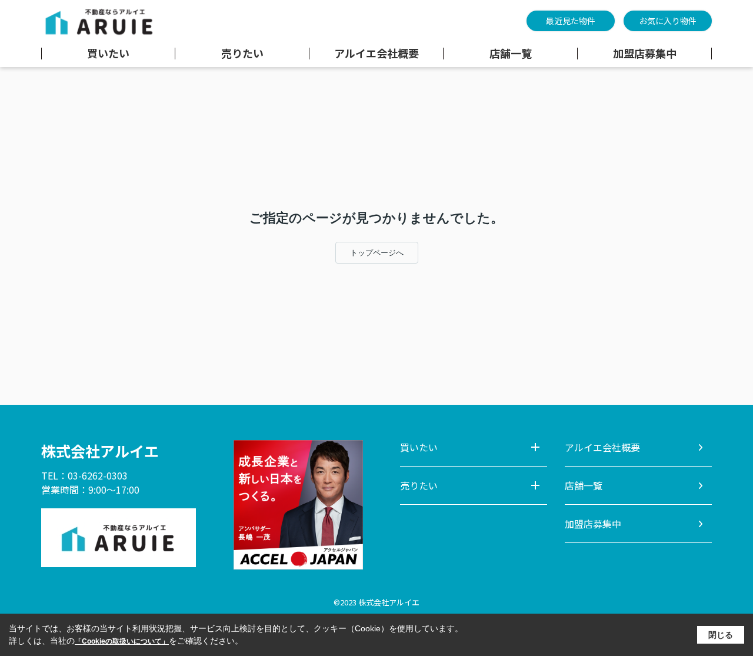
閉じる (720, 635)
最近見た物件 (570, 20)
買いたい (108, 53)
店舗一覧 (510, 53)
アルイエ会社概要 (376, 53)
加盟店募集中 (645, 53)
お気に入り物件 (668, 20)
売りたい (242, 53)
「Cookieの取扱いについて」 (122, 641)
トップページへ (377, 252)
